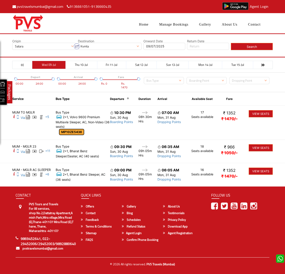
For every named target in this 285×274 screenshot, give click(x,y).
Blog (129, 213)
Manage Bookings (173, 24)
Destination (86, 41)
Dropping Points (169, 122)
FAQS (89, 239)
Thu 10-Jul (81, 65)
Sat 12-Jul (141, 65)
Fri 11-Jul (111, 65)
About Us (229, 24)
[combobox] (164, 80)
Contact (254, 24)
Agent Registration (180, 233)
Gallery (205, 24)
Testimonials (176, 213)
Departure (117, 99)
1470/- (229, 118)
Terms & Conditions (98, 226)
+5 (47, 117)
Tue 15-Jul (237, 65)
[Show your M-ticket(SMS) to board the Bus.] (18, 118)
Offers (89, 206)
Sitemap (91, 233)
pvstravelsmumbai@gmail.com (39, 6)
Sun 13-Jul (172, 65)
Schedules (133, 219)
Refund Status (135, 226)
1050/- (229, 152)
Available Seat (202, 99)
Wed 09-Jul (49, 65)
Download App (177, 226)
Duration (144, 99)
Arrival (162, 99)
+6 (47, 174)
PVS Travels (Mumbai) (161, 264)
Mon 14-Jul (205, 65)
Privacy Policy (176, 219)
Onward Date (153, 41)
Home (144, 24)
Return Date (195, 41)
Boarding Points (121, 122)
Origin (16, 41)
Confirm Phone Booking (142, 239)
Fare (229, 99)
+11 (47, 151)
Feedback (92, 219)
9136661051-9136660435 (90, 6)
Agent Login (259, 6)
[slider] (15, 78)
